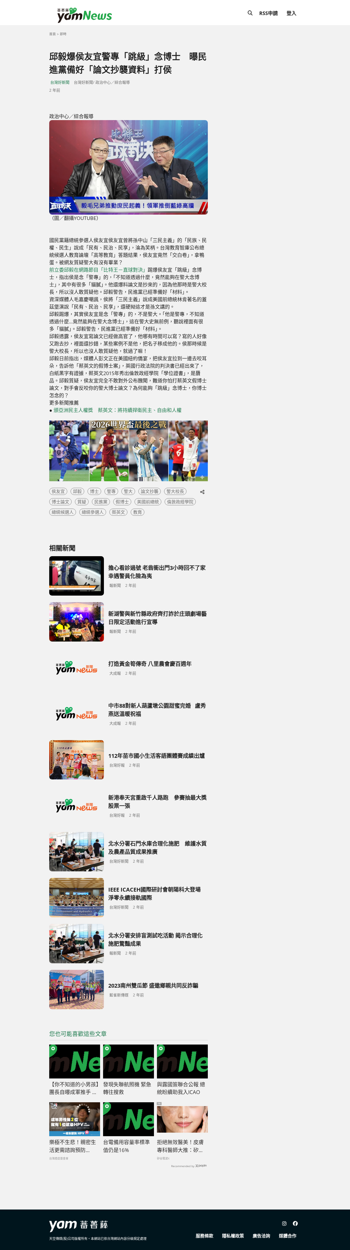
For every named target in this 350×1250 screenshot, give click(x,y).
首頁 (52, 34)
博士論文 (60, 502)
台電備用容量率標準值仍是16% (126, 1146)
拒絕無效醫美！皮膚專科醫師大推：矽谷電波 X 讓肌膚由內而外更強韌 (180, 1146)
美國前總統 (148, 502)
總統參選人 (93, 512)
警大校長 (175, 491)
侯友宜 (58, 491)
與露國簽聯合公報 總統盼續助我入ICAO (181, 1088)
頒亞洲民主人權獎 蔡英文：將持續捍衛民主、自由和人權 (118, 410)
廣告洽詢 (261, 1236)
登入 (291, 13)
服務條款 (204, 1236)
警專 (111, 491)
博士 (94, 491)
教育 (137, 512)
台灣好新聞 (59, 82)
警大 (128, 491)
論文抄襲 (149, 491)
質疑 (81, 502)
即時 (63, 34)
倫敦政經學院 (180, 502)
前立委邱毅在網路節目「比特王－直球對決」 (98, 269)
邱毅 (77, 491)
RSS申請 (268, 13)
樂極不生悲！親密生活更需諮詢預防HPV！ (72, 1146)
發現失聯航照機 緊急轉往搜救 (127, 1088)
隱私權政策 (233, 1236)
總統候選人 (63, 512)
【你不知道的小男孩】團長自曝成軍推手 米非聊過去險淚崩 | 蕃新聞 (74, 1088)
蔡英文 (118, 512)
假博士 (122, 502)
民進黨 (100, 502)
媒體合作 (287, 1236)
